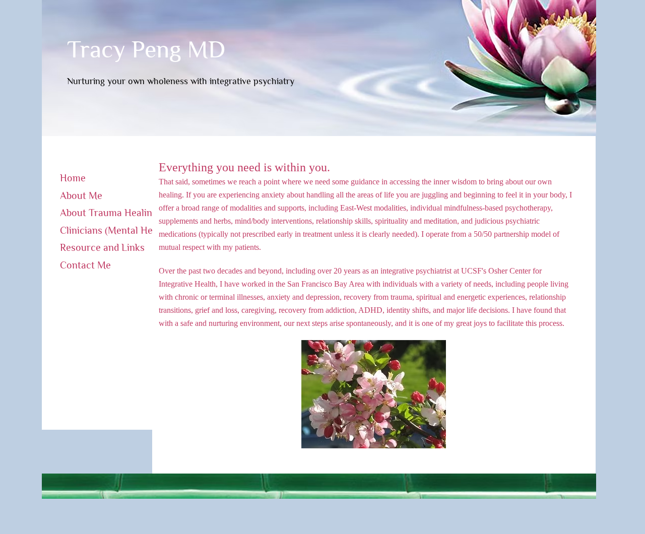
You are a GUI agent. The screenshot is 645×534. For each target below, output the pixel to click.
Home (73, 177)
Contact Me (85, 265)
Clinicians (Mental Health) (116, 230)
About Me (81, 195)
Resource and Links (102, 247)
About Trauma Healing (108, 212)
